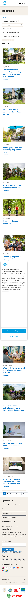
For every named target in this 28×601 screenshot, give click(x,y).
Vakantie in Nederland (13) (10, 21)
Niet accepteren (14, 336)
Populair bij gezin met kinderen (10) (12, 25)
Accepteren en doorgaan (13, 330)
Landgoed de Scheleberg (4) (11, 32)
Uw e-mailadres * (7, 541)
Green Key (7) (7, 29)
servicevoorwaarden (6, 552)
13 (23, 494)
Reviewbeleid (21, 582)
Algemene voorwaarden (19, 580)
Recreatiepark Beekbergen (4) (11, 36)
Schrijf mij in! (8, 549)
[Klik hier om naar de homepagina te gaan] (5, 3)
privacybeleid (17, 551)
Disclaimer (14, 582)
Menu (23, 3)
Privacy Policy (7, 582)
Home (5, 17)
